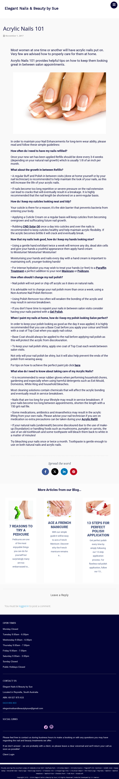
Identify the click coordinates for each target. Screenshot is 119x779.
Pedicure (83, 271)
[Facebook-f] (45, 471)
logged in (24, 606)
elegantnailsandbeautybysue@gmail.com (23, 708)
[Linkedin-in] (64, 471)
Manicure (68, 271)
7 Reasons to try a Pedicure (21, 530)
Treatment (17, 271)
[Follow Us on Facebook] (46, 727)
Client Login (8, 754)
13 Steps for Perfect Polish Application (98, 529)
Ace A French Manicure (59, 525)
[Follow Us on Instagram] (51, 727)
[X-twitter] (54, 471)
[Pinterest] (73, 471)
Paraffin (101, 267)
